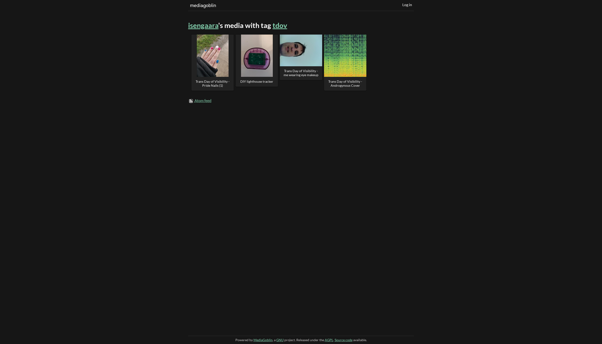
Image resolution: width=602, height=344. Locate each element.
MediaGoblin (263, 340)
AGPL (329, 340)
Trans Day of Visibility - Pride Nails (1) (213, 83)
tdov (280, 25)
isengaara (203, 25)
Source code (343, 340)
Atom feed (202, 100)
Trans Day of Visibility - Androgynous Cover (345, 83)
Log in (407, 4)
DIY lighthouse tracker (256, 81)
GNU (280, 340)
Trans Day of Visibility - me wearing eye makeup (301, 73)
